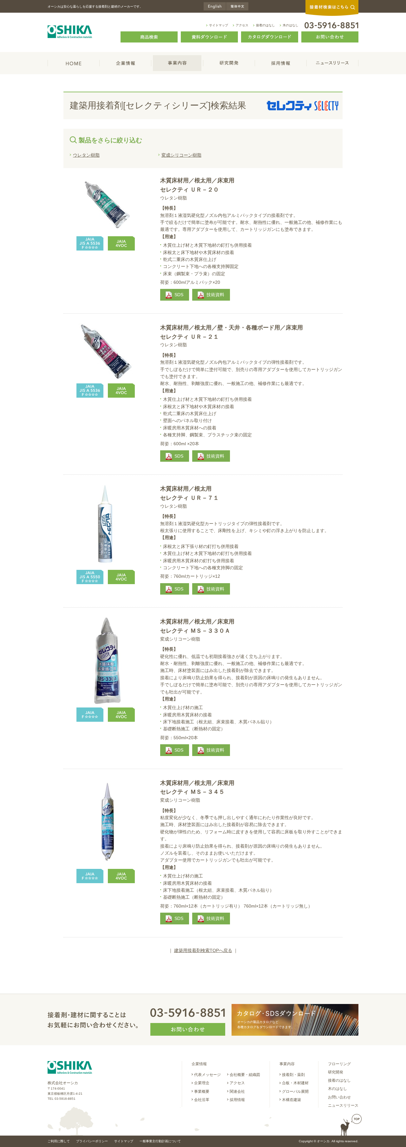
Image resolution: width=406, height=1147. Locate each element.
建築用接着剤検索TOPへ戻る (203, 950)
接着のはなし (265, 25)
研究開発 (229, 63)
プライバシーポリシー (92, 1141)
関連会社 (237, 1091)
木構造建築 (291, 1100)
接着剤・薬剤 (293, 1074)
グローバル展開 (295, 1091)
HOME (74, 63)
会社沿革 (201, 1100)
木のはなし (290, 25)
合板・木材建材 (295, 1083)
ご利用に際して (59, 1141)
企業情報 (125, 63)
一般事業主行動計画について (160, 1141)
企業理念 (201, 1083)
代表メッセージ (207, 1074)
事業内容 (177, 63)
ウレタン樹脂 (86, 155)
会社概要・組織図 (245, 1074)
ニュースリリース (332, 63)
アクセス (242, 25)
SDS (178, 294)
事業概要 (201, 1091)
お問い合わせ (339, 1097)
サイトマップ (218, 25)
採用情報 (281, 63)
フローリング (339, 1064)
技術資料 (215, 294)
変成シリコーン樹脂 (181, 155)
